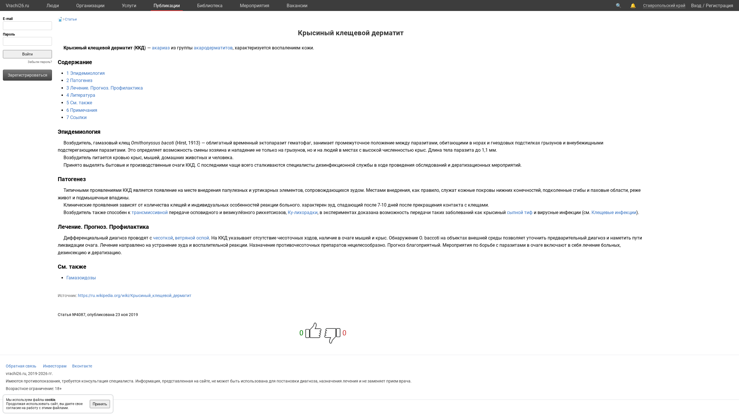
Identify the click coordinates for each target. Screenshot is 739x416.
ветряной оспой (192, 238)
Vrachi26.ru (17, 5)
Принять (100, 404)
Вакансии (297, 5)
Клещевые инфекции (613, 212)
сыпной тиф (520, 212)
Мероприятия (254, 5)
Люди (52, 5)
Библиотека (210, 5)
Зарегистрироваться (27, 75)
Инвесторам (54, 366)
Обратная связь (21, 366)
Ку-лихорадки (303, 212)
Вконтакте (82, 366)
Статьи (71, 19)
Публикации (167, 5)
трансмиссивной (150, 212)
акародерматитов (213, 48)
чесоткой (163, 238)
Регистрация (719, 5)
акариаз (161, 48)
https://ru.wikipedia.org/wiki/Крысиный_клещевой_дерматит (134, 295)
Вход (696, 5)
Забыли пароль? (40, 62)
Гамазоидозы (81, 278)
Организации (90, 5)
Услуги (129, 5)
